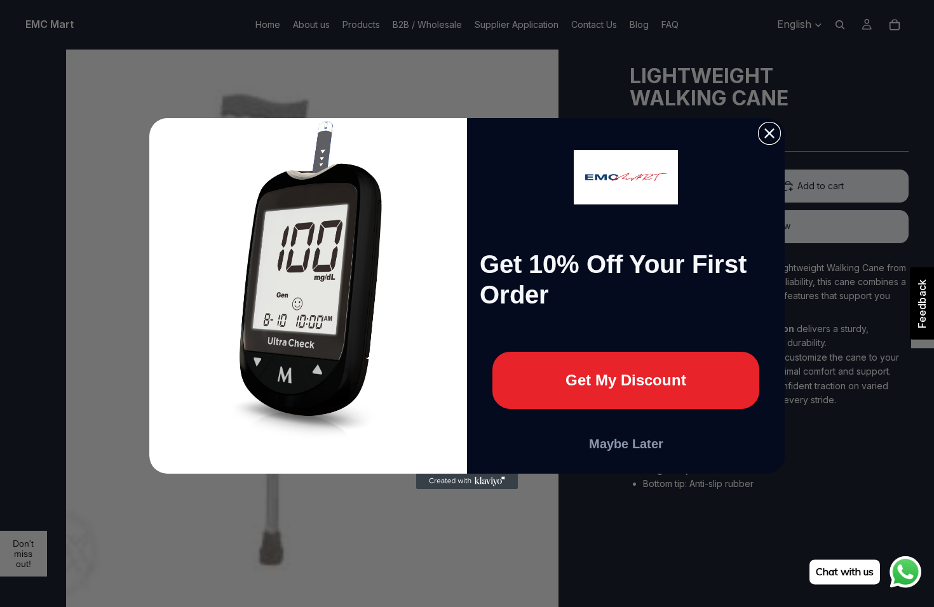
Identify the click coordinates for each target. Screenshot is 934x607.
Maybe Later (626, 444)
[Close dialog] (769, 133)
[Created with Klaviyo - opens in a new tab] (467, 481)
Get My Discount (625, 380)
